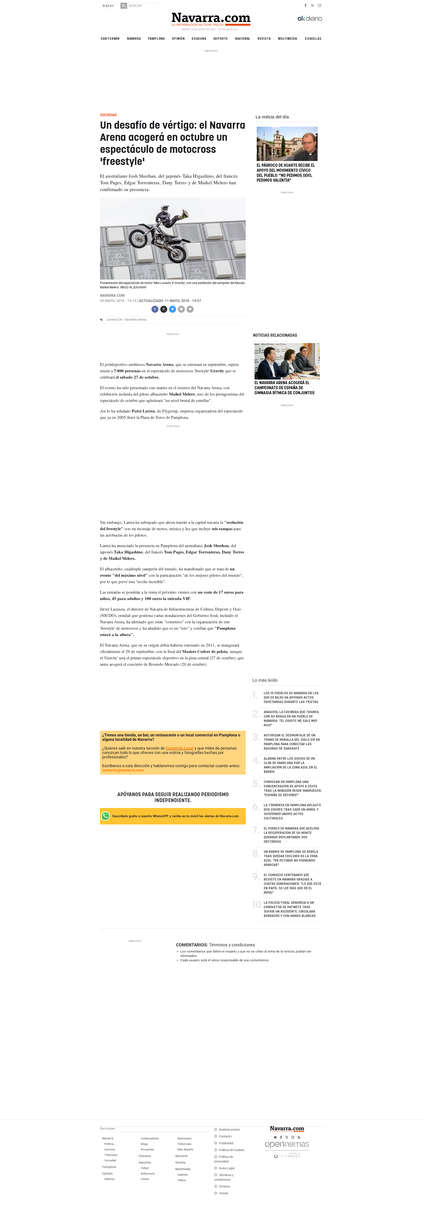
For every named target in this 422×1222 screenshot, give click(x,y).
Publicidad (226, 1143)
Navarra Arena (135, 319)
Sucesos (109, 1149)
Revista (264, 38)
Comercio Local (180, 748)
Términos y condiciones (232, 944)
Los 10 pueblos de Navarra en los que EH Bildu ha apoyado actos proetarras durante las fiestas (291, 698)
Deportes (145, 1162)
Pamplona (156, 38)
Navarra (134, 38)
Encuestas (147, 1149)
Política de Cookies (231, 1150)
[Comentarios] (189, 309)
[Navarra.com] (211, 18)
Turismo (224, 1186)
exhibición (114, 319)
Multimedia (287, 38)
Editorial (109, 1179)
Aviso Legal (227, 1168)
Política (109, 1144)
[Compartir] (154, 309)
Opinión (178, 38)
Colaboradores (150, 1138)
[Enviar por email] (181, 309)
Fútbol (145, 1168)
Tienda (223, 1193)
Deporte (220, 38)
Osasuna (199, 38)
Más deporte (185, 1149)
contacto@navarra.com (123, 770)
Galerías (183, 1174)
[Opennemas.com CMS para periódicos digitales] (287, 1149)
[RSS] (299, 1137)
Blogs (144, 1144)
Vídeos (182, 1180)
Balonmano (185, 1138)
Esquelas (313, 38)
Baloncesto (148, 1173)
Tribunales (111, 1155)
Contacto (225, 1136)
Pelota (145, 1179)
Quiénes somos (229, 1130)
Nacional (243, 38)
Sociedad (110, 1160)
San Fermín (110, 38)
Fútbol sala (184, 1144)
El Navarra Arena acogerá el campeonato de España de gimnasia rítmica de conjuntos (285, 388)
